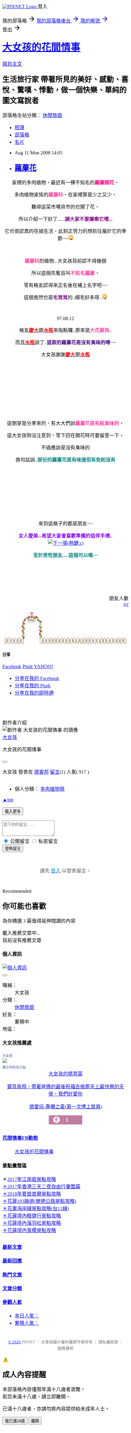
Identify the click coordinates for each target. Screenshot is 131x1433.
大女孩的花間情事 (41, 47)
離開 (35, 1421)
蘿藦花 (26, 168)
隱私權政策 (108, 1342)
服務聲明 (65, 1348)
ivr (126, 604)
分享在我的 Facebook (37, 678)
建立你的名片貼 (14, 1067)
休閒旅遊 (52, 115)
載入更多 (13, 811)
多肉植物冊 (52, 789)
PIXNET (28, 1342)
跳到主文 (12, 64)
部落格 (22, 134)
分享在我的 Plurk (33, 685)
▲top (7, 799)
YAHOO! (43, 666)
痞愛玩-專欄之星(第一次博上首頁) (65, 1113)
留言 (55, 772)
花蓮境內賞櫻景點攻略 (31, 1230)
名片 (19, 142)
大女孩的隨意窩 (65, 1073)
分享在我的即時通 (34, 693)
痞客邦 (41, 772)
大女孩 (9, 737)
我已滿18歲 (15, 1421)
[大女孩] (4, 1061)
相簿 (19, 127)
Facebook (11, 666)
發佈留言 (13, 848)
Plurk (28, 666)
